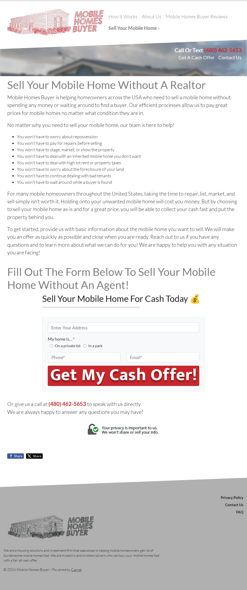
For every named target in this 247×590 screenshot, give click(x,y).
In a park (95, 345)
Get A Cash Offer (196, 57)
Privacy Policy (232, 497)
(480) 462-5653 (223, 50)
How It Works (123, 16)
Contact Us (230, 57)
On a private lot (68, 345)
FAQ (239, 512)
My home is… (61, 339)
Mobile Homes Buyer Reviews (197, 16)
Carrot (76, 569)
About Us (151, 16)
